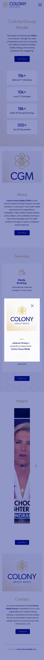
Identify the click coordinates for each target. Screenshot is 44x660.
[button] (32, 305)
